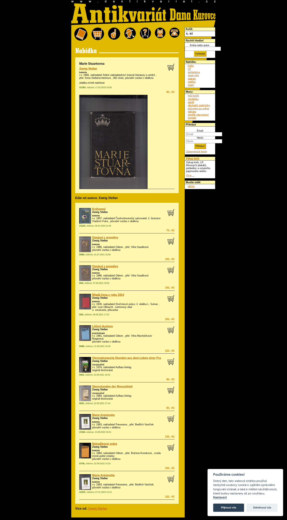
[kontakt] (174, 34)
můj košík (193, 95)
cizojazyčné (98, 364)
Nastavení (220, 497)
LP (189, 69)
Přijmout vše (228, 507)
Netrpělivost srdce (104, 443)
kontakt (192, 117)
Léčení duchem (102, 326)
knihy (191, 65)
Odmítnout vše (262, 507)
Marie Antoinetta (103, 415)
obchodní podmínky (199, 105)
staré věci (193, 75)
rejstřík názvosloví (198, 114)
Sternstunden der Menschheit (112, 386)
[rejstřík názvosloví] (160, 34)
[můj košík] (97, 34)
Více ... (190, 175)
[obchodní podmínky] (114, 34)
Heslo (200, 137)
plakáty (192, 78)
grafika (191, 81)
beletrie (83, 72)
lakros (191, 186)
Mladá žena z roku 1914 (108, 294)
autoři (191, 102)
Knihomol (98, 209)
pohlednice (194, 72)
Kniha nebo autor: (200, 45)
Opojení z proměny (105, 237)
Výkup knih (192, 158)
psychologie (98, 333)
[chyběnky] (130, 34)
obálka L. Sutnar (148, 304)
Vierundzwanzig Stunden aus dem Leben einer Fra (126, 358)
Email (200, 130)
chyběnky (193, 99)
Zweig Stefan (88, 68)
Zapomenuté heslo (196, 151)
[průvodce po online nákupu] (145, 34)
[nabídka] (80, 34)
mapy (191, 84)
